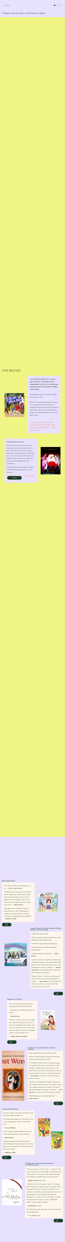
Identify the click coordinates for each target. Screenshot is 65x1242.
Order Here (14, 477)
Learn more (6, 924)
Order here (57, 1220)
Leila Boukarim (7, 5)
